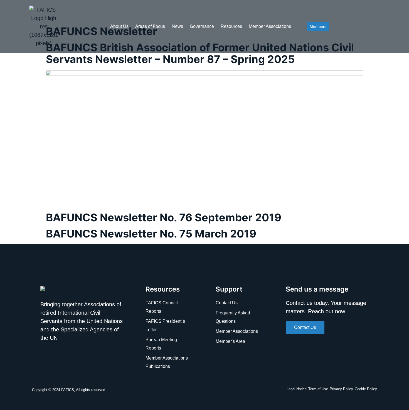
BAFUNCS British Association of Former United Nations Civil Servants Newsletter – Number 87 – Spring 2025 (200, 53)
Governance (202, 26)
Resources (231, 26)
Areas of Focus (150, 26)
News (177, 26)
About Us (119, 26)
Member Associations (270, 26)
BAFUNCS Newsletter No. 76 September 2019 (163, 217)
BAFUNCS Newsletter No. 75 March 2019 (151, 233)
